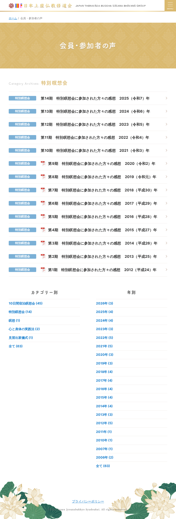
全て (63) (16, 346)
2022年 (104, 338)
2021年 (104, 346)
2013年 (104, 414)
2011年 (104, 432)
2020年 (104, 354)
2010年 (104, 440)
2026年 (104, 303)
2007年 (104, 449)
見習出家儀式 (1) (21, 338)
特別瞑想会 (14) (20, 312)
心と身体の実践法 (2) (24, 329)
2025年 (104, 312)
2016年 (104, 389)
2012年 (104, 423)
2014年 (104, 406)
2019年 (104, 363)
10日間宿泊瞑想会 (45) (26, 303)
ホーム (13, 18)
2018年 (104, 372)
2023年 (104, 329)
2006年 (104, 457)
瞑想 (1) (14, 320)
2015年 (104, 397)
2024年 (104, 320)
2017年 (104, 380)
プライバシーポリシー (88, 501)
